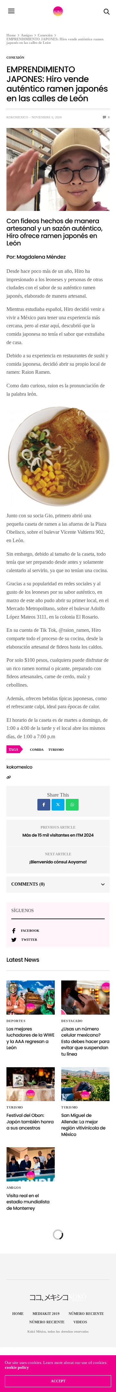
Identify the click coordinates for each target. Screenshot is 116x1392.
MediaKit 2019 (46, 1314)
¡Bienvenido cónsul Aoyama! (58, 862)
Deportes (15, 1021)
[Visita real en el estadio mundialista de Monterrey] (30, 1164)
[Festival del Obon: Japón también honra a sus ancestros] (30, 1084)
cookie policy (17, 1367)
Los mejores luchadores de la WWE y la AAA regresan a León (30, 1038)
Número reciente (86, 1314)
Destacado (72, 1021)
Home (18, 1314)
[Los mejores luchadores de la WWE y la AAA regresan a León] (30, 997)
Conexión (15, 57)
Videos (80, 1322)
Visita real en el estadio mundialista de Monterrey (28, 1201)
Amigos (13, 1187)
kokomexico (17, 117)
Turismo (14, 1107)
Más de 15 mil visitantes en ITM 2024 (58, 835)
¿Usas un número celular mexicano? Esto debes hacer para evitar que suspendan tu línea (85, 1041)
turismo (56, 749)
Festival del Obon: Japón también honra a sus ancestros (29, 1121)
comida (37, 749)
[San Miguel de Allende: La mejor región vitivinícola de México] (85, 1084)
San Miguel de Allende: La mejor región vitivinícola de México (83, 1125)
